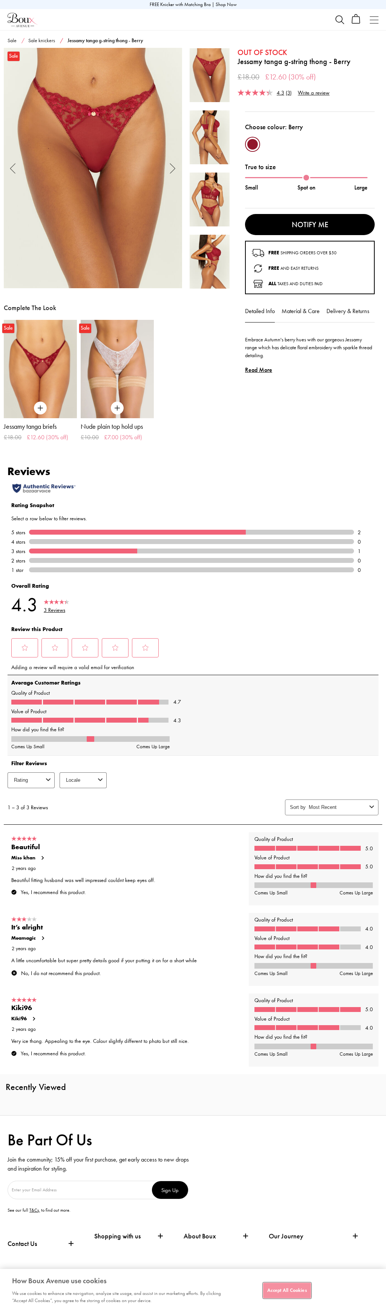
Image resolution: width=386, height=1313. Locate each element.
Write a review (313, 92)
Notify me (310, 224)
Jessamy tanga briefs (30, 426)
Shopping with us (117, 1236)
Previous (13, 168)
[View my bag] (356, 22)
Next (173, 168)
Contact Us (22, 1244)
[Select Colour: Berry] (252, 144)
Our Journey (286, 1236)
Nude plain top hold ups (112, 426)
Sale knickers (41, 40)
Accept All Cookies (286, 1290)
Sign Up (170, 1190)
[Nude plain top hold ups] (117, 369)
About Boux (200, 1236)
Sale (12, 40)
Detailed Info (260, 311)
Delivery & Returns (347, 311)
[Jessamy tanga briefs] (40, 369)
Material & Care (301, 311)
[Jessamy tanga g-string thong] (93, 168)
